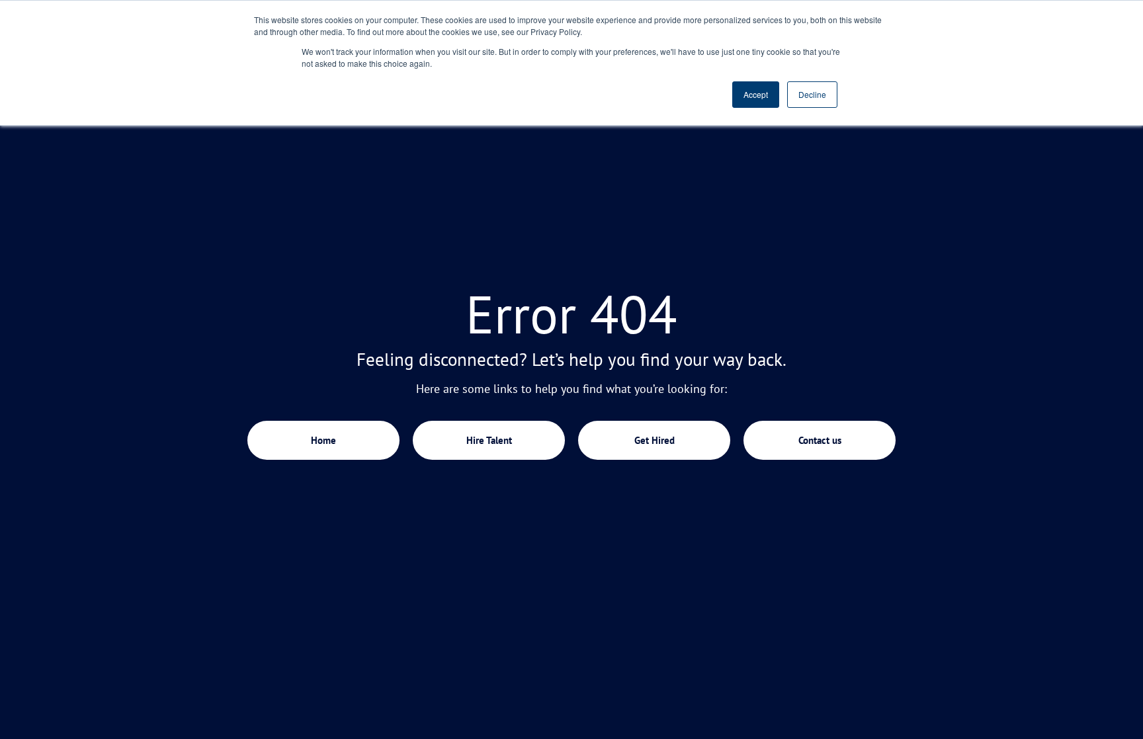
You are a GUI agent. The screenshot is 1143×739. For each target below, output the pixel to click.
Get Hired (654, 440)
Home (323, 440)
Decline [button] (812, 94)
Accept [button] (755, 94)
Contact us (819, 440)
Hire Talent (489, 440)
